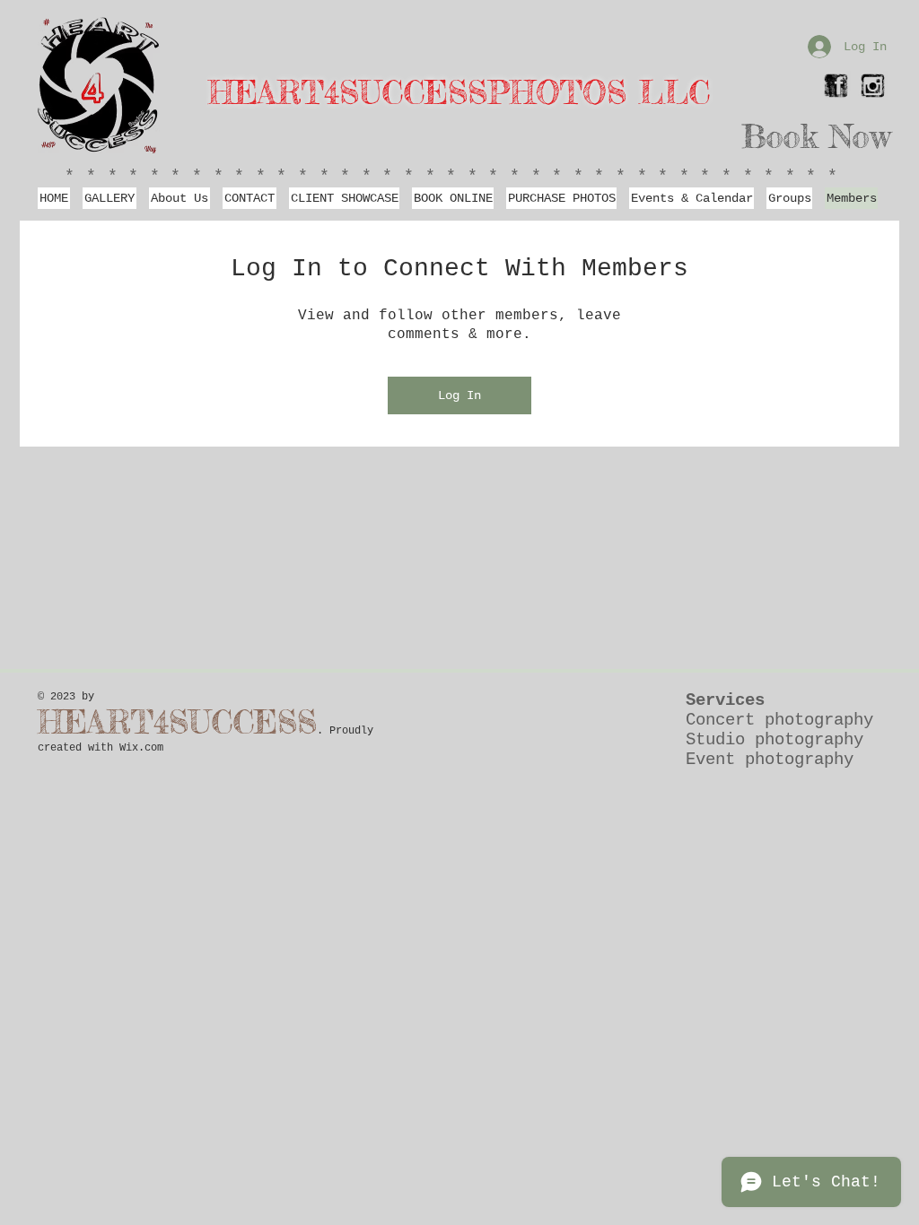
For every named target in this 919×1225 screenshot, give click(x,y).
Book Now (815, 136)
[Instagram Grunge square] (873, 85)
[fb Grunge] (836, 85)
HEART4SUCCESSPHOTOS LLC (459, 93)
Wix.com (141, 748)
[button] (179, 198)
